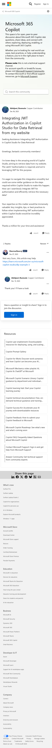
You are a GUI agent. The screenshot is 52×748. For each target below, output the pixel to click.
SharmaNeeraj (15, 251)
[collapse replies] (26, 249)
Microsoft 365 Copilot (12, 11)
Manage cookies (39, 739)
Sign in (14, 314)
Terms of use (7, 741)
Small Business (8, 644)
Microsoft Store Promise (11, 556)
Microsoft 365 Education (11, 585)
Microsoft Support (29, 76)
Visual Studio (7, 686)
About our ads (7, 744)
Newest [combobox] (44, 243)
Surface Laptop (8, 493)
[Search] (30, 4)
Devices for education (10, 577)
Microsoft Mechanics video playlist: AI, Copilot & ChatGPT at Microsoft (22, 370)
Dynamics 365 (7, 623)
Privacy (29, 739)
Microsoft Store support (11, 539)
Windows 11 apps (9, 519)
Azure (5, 657)
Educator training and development (14, 594)
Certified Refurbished (10, 552)
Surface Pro (7, 489)
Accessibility (7, 724)
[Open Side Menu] (4, 4)
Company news (8, 707)
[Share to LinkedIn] (12, 476)
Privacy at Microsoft (9, 711)
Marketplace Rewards (10, 682)
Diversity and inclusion (10, 720)
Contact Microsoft (17, 739)
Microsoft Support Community (30, 71)
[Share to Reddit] (26, 476)
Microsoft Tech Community (11, 674)
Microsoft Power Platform (11, 632)
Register (37, 4)
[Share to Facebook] (17, 476)
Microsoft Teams (8, 636)
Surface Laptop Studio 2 (11, 497)
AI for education (8, 602)
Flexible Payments (9, 561)
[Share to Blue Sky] (30, 476)
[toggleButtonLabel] (48, 11)
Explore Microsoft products (12, 514)
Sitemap (6, 739)
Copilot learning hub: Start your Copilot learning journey (23, 389)
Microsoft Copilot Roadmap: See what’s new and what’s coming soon (25, 428)
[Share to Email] (39, 476)
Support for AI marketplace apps (13, 669)
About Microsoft (8, 703)
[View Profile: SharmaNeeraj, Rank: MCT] (5, 252)
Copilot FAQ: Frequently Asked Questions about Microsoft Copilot (24, 438)
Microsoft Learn (8, 665)
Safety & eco (29, 741)
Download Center (9, 535)
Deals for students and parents (13, 598)
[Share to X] (21, 476)
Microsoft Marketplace (10, 678)
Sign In (46, 4)
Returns (5, 544)
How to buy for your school (11, 590)
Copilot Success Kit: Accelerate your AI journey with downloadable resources (23, 409)
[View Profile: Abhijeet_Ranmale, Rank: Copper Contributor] (5, 109)
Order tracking (8, 548)
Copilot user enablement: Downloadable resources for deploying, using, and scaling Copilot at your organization (24, 343)
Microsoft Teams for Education (13, 581)
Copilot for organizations (11, 502)
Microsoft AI (7, 615)
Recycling (40, 741)
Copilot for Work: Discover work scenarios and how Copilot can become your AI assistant (24, 360)
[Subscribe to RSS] (34, 476)
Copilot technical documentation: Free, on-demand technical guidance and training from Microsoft (24, 399)
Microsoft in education (10, 573)
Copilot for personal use (11, 506)
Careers (5, 699)
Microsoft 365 (7, 627)
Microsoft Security (9, 619)
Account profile (8, 531)
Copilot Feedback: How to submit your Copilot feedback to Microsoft (23, 419)
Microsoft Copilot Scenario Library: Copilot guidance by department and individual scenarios (24, 379)
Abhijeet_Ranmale (18, 108)
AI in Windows (7, 510)
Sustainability (7, 728)
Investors (6, 716)
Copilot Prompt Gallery (16, 351)
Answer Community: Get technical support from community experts (24, 458)
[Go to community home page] (9, 4)
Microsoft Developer (9, 661)
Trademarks (18, 741)
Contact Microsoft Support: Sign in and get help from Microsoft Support (24, 448)
